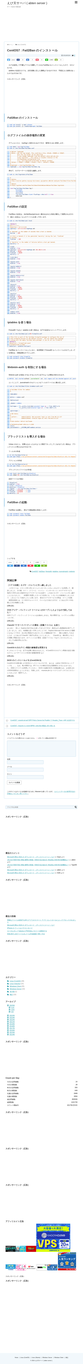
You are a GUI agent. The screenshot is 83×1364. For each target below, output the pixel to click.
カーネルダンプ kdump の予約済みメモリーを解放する (27, 931)
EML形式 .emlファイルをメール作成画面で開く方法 (26, 934)
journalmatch (63, 571)
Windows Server (16, 989)
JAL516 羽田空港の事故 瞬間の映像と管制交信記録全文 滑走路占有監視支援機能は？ (38, 860)
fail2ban (42, 571)
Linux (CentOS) (15, 981)
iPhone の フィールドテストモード (20, 928)
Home (16, 1357)
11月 (12, 1007)
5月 (12, 1012)
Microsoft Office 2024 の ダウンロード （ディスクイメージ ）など (31, 925)
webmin (72, 571)
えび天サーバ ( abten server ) (27, 3)
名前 (8, 759)
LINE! (51, 60)
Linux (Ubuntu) (15, 984)
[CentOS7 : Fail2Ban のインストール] (27, 60)
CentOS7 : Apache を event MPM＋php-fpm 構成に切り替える (32, 726)
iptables (55, 571)
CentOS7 (35, 571)
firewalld (49, 571)
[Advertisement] (41, 26)
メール (9, 766)
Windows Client (15, 986)
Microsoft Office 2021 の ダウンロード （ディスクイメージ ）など (31, 857)
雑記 (11, 994)
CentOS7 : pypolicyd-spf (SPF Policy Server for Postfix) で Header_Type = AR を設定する (42, 720)
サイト (9, 774)
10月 (13, 1010)
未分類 (12, 991)
